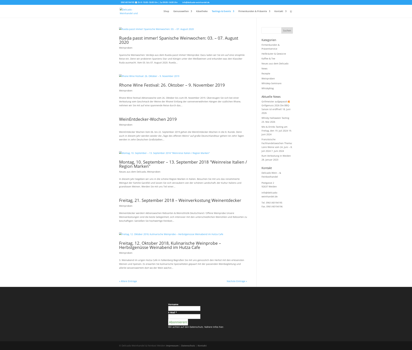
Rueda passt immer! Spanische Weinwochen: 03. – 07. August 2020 (178, 40)
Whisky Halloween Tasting (275, 117)
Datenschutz (188, 345)
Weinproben (125, 47)
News (264, 68)
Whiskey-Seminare (271, 83)
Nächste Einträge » (237, 281)
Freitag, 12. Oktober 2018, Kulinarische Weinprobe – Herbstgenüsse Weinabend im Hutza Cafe (170, 245)
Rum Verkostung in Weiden (276, 155)
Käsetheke (202, 11)
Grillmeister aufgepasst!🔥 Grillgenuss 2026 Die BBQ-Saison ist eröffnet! (276, 105)
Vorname (173, 304)
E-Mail (172, 312)
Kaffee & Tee (268, 58)
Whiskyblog (268, 88)
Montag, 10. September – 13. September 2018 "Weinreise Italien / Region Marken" (183, 164)
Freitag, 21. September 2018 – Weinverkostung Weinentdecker (180, 200)
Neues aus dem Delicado (132, 171)
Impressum (172, 345)
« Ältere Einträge (128, 281)
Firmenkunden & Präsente (252, 11)
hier (221, 326)
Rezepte (266, 73)
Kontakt (278, 11)
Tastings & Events (221, 11)
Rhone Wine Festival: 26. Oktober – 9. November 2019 (172, 85)
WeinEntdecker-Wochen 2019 (148, 119)
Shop (166, 11)
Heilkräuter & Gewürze (274, 53)
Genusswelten (181, 11)
